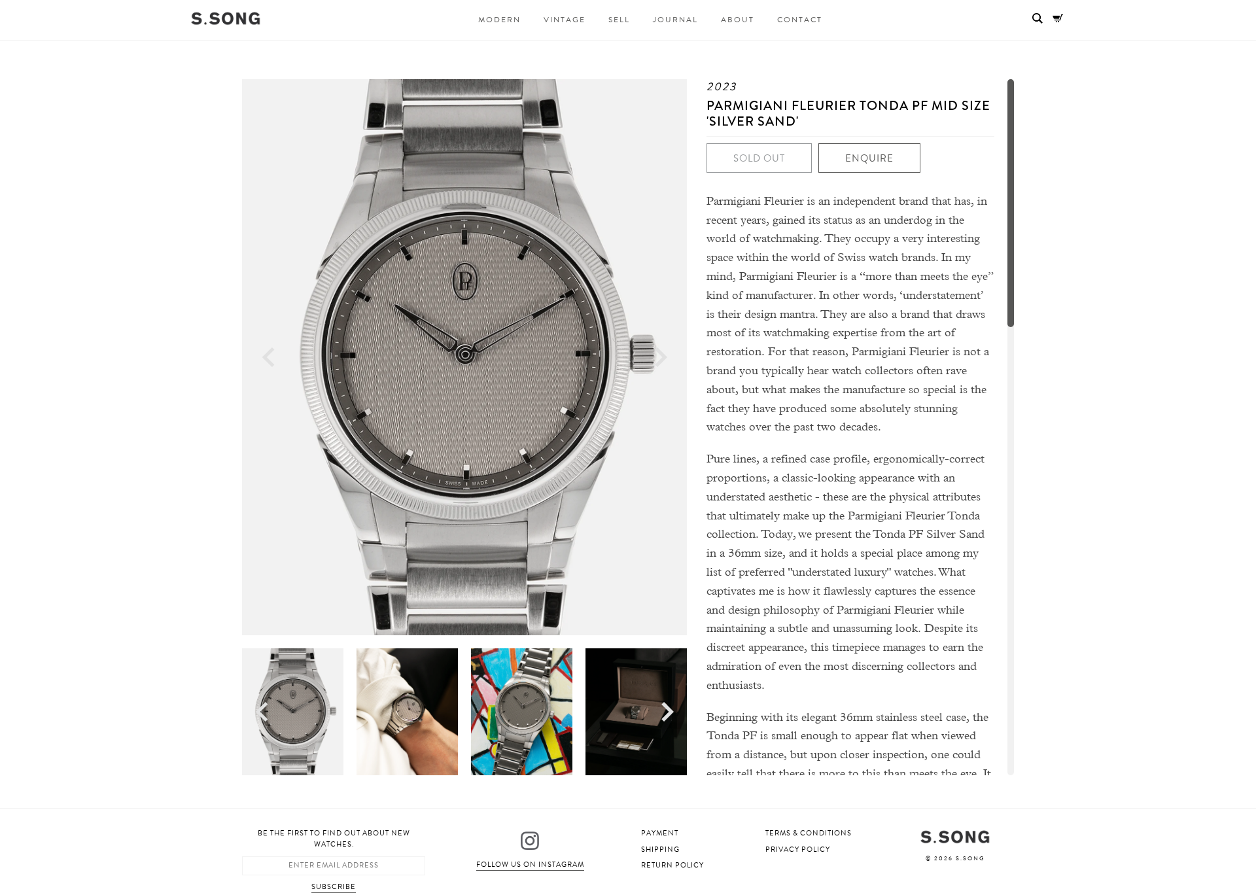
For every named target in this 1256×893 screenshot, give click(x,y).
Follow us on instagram (530, 864)
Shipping (660, 849)
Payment (659, 833)
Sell (619, 20)
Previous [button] (268, 357)
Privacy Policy (797, 849)
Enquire (869, 158)
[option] (464, 357)
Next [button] (661, 357)
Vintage (564, 20)
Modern (499, 20)
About (737, 20)
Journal (675, 20)
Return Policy (672, 865)
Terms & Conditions (808, 833)
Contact (799, 20)
